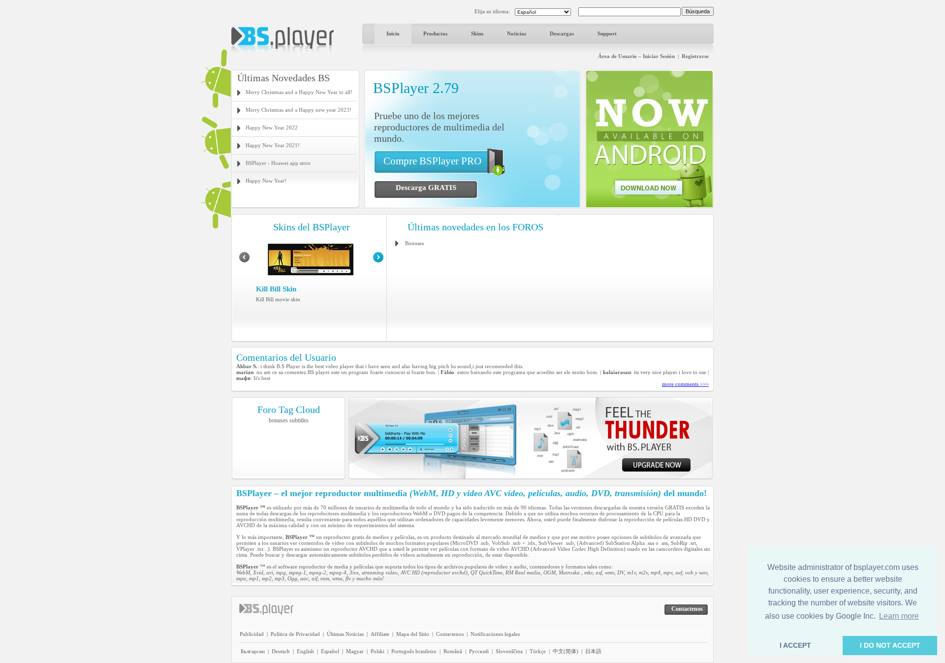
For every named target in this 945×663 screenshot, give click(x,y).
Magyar (355, 651)
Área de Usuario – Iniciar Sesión (636, 56)
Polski (377, 651)
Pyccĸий (479, 651)
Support (607, 33)
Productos (435, 33)
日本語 (593, 651)
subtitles (299, 420)
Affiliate (380, 634)
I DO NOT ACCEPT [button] (890, 645)
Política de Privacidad (295, 634)
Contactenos (450, 634)
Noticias (516, 33)
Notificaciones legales (495, 634)
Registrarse (695, 56)
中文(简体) (565, 651)
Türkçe (538, 651)
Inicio (393, 33)
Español (330, 651)
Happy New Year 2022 (272, 127)
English (305, 651)
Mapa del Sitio (412, 634)
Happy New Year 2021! (273, 145)
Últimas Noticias (345, 634)
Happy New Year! (266, 181)
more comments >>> (685, 384)
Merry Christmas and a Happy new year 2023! (298, 110)
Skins (477, 33)
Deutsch (281, 651)
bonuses (278, 420)
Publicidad (252, 634)
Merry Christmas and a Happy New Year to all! (299, 92)
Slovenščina (509, 651)
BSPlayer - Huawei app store (278, 163)
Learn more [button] (899, 616)
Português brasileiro (414, 651)
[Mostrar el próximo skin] (378, 260)
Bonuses (414, 243)
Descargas (562, 33)
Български (253, 651)
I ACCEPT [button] (795, 645)
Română (452, 651)
